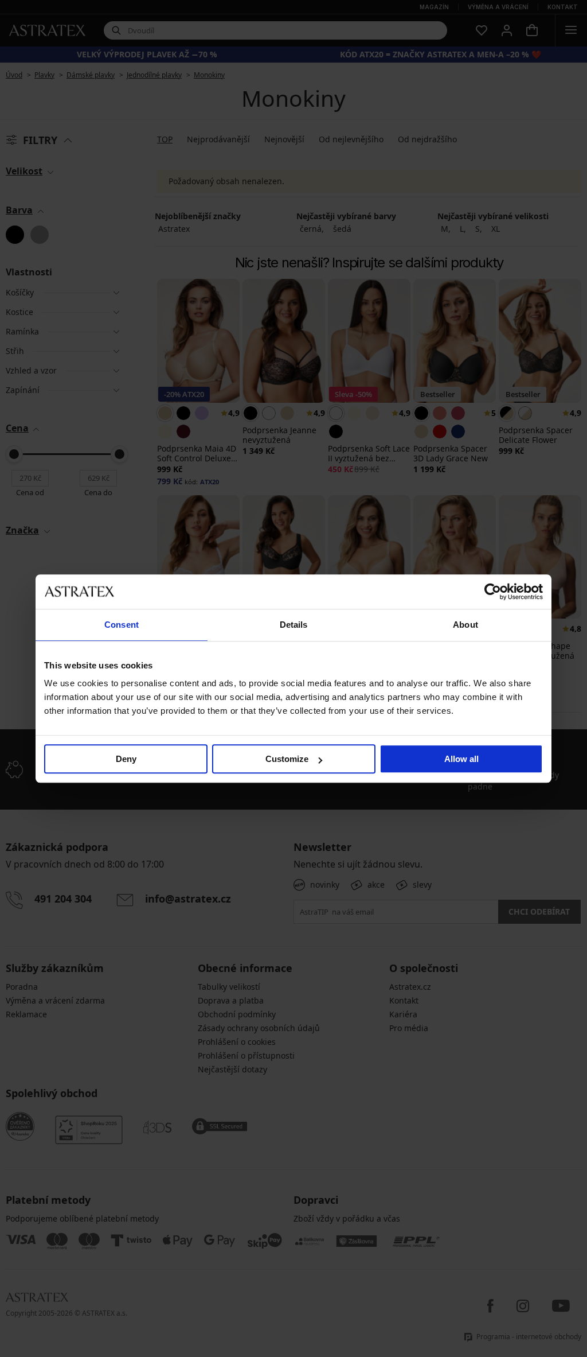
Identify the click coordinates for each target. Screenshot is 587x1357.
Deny (126, 759)
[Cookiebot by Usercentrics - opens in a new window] (493, 591)
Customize (286, 759)
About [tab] (465, 624)
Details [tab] (294, 624)
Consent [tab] (121, 624)
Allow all (461, 759)
